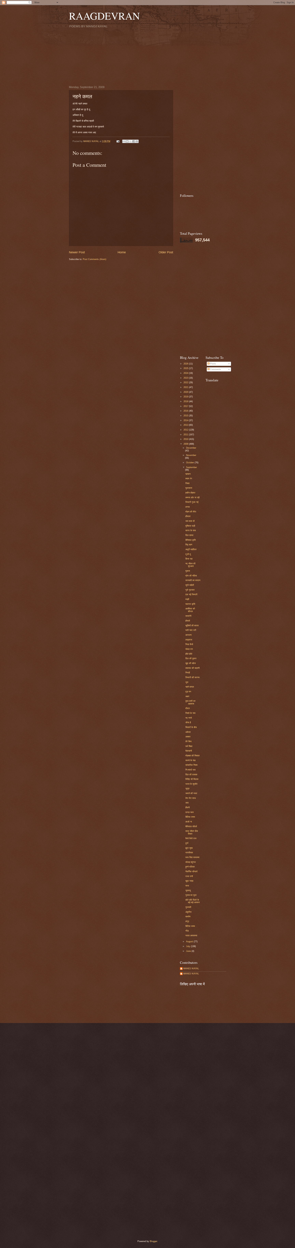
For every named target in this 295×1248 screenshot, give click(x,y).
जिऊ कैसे (189, 644)
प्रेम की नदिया (191, 575)
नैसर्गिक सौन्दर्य (191, 871)
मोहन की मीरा (190, 511)
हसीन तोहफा (190, 492)
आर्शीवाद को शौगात (190, 609)
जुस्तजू (188, 890)
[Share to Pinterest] (137, 141)
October (190, 462)
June (189, 951)
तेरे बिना (188, 741)
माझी (187, 599)
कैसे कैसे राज (190, 838)
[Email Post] (117, 141)
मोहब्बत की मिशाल (192, 755)
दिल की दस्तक (191, 774)
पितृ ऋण (188, 544)
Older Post (166, 252)
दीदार (187, 708)
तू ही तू (188, 554)
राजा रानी (189, 876)
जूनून (187, 788)
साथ (187, 885)
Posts (212, 363)
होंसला (188, 516)
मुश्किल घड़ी (190, 526)
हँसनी (187, 807)
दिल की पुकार (190, 658)
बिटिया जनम (190, 817)
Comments (215, 369)
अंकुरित (188, 912)
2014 (186, 420)
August (190, 941)
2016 (186, 411)
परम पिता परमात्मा (192, 857)
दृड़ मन (188, 691)
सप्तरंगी (188, 616)
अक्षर (187, 696)
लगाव (187, 507)
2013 (186, 425)
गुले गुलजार (190, 590)
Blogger (153, 1241)
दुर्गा (186, 843)
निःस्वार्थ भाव (190, 769)
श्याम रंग (188, 478)
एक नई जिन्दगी (191, 594)
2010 (186, 439)
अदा (187, 802)
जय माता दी (190, 521)
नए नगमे (188, 718)
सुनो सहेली (189, 585)
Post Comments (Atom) (94, 259)
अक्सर (188, 736)
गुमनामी (188, 907)
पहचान (188, 474)
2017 (186, 406)
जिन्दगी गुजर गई (191, 502)
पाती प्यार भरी (190, 630)
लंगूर (187, 921)
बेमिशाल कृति (190, 540)
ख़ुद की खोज (190, 663)
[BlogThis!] (127, 141)
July (188, 946)
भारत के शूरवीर (191, 784)
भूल (186, 682)
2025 (186, 368)
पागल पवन (189, 812)
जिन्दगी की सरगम (192, 677)
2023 (186, 378)
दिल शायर (189, 535)
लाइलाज (188, 639)
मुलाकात (188, 488)
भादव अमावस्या (191, 935)
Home (122, 252)
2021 (186, 387)
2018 (186, 401)
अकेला (188, 732)
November (191, 455)
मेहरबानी (188, 751)
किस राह (188, 559)
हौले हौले (188, 654)
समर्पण (188, 916)
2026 (186, 363)
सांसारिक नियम (191, 765)
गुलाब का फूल (190, 895)
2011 (186, 434)
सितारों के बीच (191, 727)
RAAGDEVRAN (104, 16)
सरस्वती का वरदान (192, 580)
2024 (186, 373)
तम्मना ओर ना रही (192, 497)
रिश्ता (187, 483)
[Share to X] (130, 141)
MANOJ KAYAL (191, 968)
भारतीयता (189, 852)
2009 (186, 444)
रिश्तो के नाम (190, 713)
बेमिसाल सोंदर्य (191, 826)
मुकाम (187, 571)
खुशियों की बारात (192, 625)
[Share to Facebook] (133, 141)
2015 (186, 415)
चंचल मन (189, 649)
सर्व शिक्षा (188, 746)
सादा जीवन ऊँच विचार (191, 832)
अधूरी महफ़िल (190, 549)
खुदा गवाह (189, 881)
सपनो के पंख (190, 760)
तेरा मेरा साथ (190, 798)
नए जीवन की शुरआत (190, 564)
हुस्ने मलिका (190, 866)
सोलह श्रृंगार (190, 862)
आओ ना (188, 821)
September (191, 467)
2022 (186, 382)
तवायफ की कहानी (192, 668)
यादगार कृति (190, 604)
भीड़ (187, 930)
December (191, 448)
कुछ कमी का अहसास (190, 702)
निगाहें (187, 672)
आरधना (188, 635)
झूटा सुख (189, 848)
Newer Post (77, 252)
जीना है (188, 722)
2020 (186, 392)
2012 (186, 429)
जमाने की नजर (191, 793)
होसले (187, 620)
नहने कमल (189, 687)
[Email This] (124, 141)
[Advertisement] (147, 57)
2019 (186, 396)
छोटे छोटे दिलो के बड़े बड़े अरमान (192, 901)
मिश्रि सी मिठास (191, 779)
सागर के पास (190, 530)
